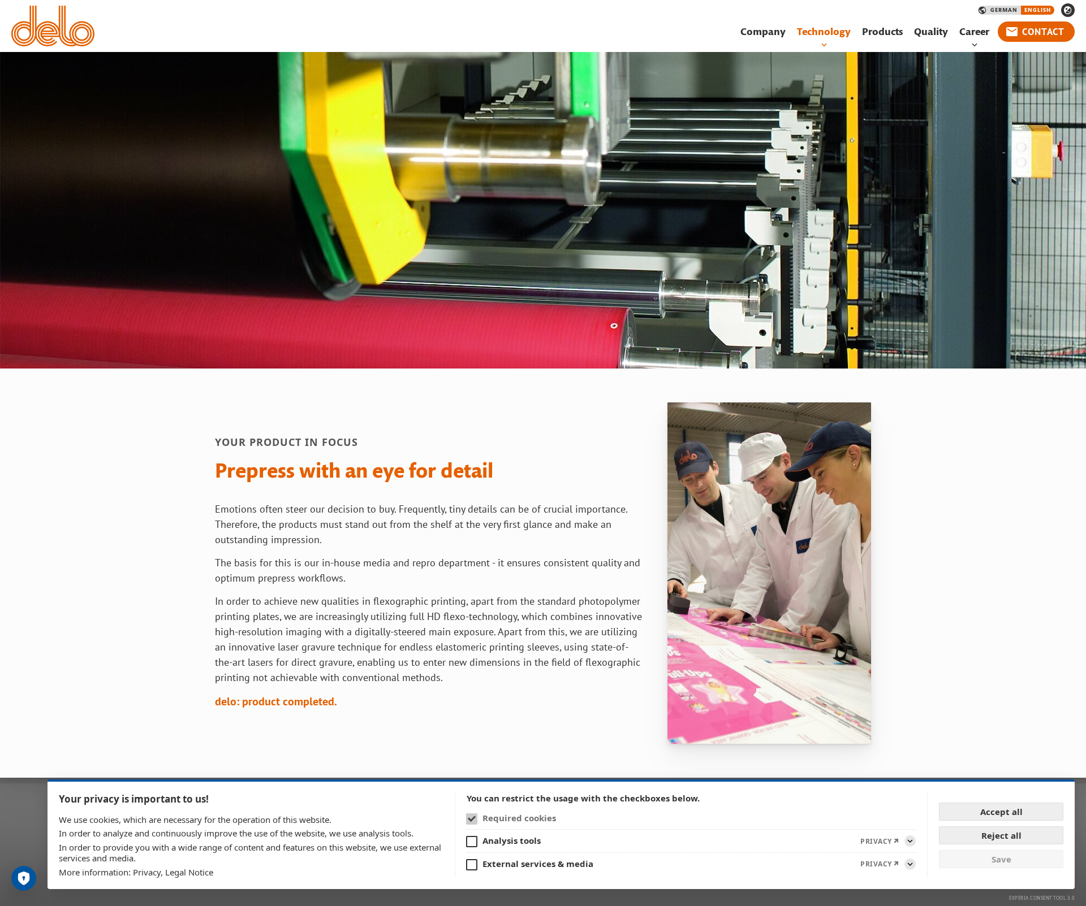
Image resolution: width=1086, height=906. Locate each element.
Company (763, 32)
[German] (1004, 10)
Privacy (147, 872)
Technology (824, 32)
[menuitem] (763, 32)
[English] (1037, 10)
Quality (931, 32)
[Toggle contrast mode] (1068, 10)
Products (882, 32)
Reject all (1001, 835)
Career (974, 32)
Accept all (1001, 811)
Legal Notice (189, 872)
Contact (1043, 31)
